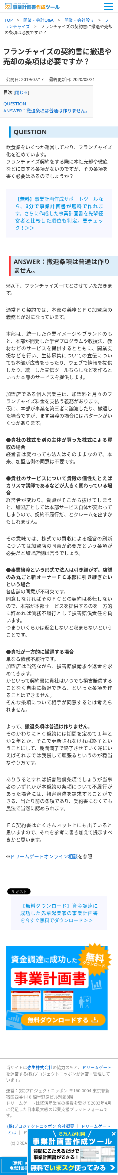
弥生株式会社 (40, 1067)
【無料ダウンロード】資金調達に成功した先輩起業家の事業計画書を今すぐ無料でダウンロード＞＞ (59, 913)
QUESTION (14, 104)
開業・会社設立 (79, 20)
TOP (9, 20)
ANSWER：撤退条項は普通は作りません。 (46, 110)
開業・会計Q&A (38, 20)
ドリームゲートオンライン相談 (44, 856)
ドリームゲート (97, 1067)
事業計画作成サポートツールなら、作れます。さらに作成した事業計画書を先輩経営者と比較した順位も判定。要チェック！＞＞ (59, 213)
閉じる (21, 92)
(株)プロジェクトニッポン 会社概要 (40, 1126)
